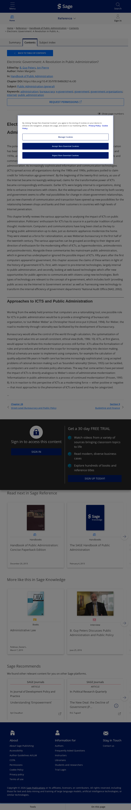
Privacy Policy (95, 125)
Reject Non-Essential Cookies (65, 155)
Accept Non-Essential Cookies (65, 146)
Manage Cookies (65, 137)
